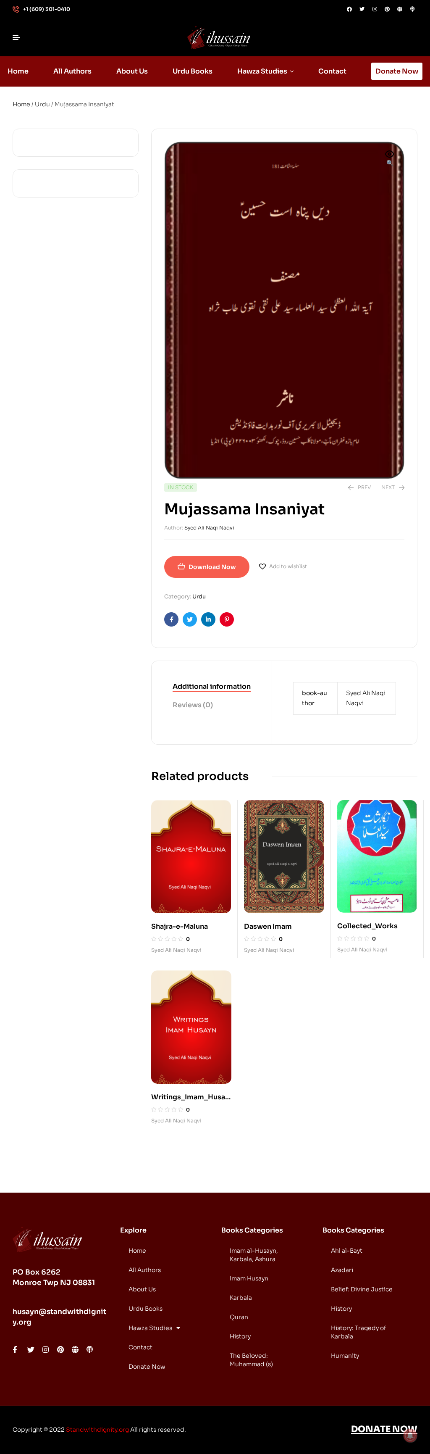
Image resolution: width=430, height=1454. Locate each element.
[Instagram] (375, 9)
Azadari (342, 1270)
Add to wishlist (288, 566)
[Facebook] (349, 9)
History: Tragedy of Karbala (358, 1332)
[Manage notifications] (410, 1435)
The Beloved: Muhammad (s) (251, 1360)
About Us (142, 1289)
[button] (389, 159)
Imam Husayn (249, 1278)
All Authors (144, 1270)
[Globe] (400, 9)
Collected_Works (367, 926)
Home (21, 104)
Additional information (212, 686)
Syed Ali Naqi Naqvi (209, 527)
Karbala (241, 1297)
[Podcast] (412, 9)
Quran (239, 1317)
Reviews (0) (193, 705)
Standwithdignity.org (97, 1429)
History (240, 1336)
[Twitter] (362, 9)
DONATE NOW (384, 1429)
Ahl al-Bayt (346, 1250)
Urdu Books (145, 1308)
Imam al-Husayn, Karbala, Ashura (254, 1255)
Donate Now (146, 1366)
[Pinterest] (387, 9)
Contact (140, 1347)
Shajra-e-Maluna (179, 926)
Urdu (42, 104)
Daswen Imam (268, 926)
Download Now (212, 567)
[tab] (212, 687)
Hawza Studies (150, 1328)
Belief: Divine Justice (362, 1289)
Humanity (345, 1355)
